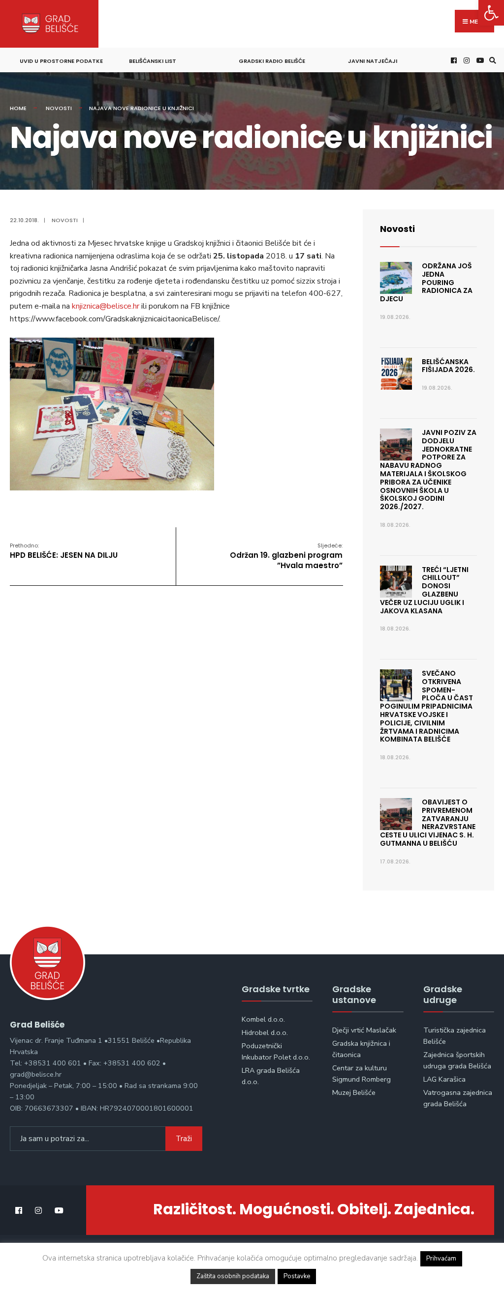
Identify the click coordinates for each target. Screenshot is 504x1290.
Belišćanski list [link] (152, 61)
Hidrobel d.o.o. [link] (265, 1032)
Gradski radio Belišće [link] (272, 61)
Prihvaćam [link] (441, 1258)
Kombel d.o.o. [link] (263, 1019)
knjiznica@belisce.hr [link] (105, 306)
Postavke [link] (297, 1276)
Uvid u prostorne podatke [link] (61, 61)
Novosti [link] (59, 108)
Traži (184, 1139)
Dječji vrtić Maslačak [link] (364, 1030)
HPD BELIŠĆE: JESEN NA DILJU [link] (64, 551)
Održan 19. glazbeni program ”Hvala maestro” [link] (286, 556)
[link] (491, 13)
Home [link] (18, 108)
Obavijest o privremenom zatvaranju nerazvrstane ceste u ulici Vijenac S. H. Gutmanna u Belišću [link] (427, 822)
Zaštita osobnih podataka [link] (232, 1276)
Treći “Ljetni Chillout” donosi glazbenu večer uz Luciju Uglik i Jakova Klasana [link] (424, 590)
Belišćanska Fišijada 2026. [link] (448, 366)
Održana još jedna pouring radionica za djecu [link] (426, 282)
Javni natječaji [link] (372, 61)
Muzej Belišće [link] (354, 1092)
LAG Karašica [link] (444, 1079)
